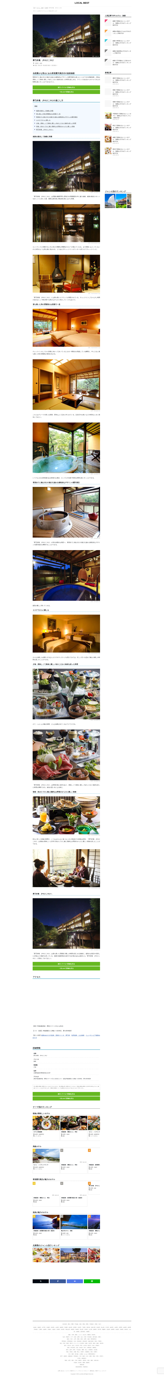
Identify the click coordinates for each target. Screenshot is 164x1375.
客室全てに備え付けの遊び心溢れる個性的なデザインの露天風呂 (57, 117)
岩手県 (43, 1327)
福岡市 (80, 1360)
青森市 (67, 1336)
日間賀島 (90, 1349)
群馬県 (74, 1327)
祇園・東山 (76, 1351)
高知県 (108, 1329)
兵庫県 (46, 8)
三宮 (80, 1356)
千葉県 (83, 1327)
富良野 (93, 1334)
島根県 (77, 1329)
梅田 (73, 1354)
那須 (96, 1341)
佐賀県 (117, 1329)
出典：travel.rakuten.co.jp (94, 243)
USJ (69, 1354)
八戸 (72, 1336)
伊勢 (74, 1349)
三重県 (40, 1329)
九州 (99, 1324)
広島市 (101, 1356)
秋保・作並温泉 (87, 1336)
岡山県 (81, 1329)
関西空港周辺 (91, 1354)
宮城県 (48, 1327)
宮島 (97, 1356)
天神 (76, 1360)
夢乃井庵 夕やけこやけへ (44, 129)
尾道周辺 (85, 1366)
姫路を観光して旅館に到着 (44, 111)
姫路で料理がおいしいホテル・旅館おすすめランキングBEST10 (122, 43)
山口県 (90, 1329)
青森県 (39, 1327)
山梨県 (116, 1327)
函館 (76, 1334)
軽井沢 (89, 1345)
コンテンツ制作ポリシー (71, 1370)
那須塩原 (79, 1341)
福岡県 (112, 1329)
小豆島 (78, 1358)
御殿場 (94, 1347)
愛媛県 (103, 1329)
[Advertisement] (66, 1299)
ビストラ (104, 1370)
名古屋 (95, 1349)
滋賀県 (44, 1329)
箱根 (86, 1343)
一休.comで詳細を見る (66, 92)
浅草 (85, 1339)
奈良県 (62, 1329)
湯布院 (84, 1360)
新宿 (82, 1339)
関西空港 (82, 1364)
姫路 (41, 63)
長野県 (120, 1327)
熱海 (68, 1347)
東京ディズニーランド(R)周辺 (77, 1343)
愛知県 (35, 1329)
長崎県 (121, 1329)
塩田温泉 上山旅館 (77, 1035)
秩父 (61, 1343)
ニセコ (80, 1334)
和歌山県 (67, 1329)
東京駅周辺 (93, 1339)
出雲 (69, 1360)
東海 (84, 1324)
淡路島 (65, 1356)
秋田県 (52, 1327)
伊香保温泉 (69, 1341)
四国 (96, 1324)
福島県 (61, 1327)
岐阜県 (125, 1327)
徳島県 (94, 1329)
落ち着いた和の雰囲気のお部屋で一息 (48, 114)
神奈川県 (93, 1327)
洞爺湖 (88, 1334)
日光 (75, 1341)
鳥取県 (72, 1329)
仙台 (82, 1336)
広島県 (86, 1329)
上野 (75, 1339)
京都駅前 (87, 1351)
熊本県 (126, 1329)
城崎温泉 (70, 1356)
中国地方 (91, 1324)
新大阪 (76, 1354)
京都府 (49, 1329)
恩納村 (87, 1362)
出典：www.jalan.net (95, 192)
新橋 (78, 1339)
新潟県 (98, 1327)
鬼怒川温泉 (90, 1341)
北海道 (34, 1327)
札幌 (69, 1334)
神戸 (61, 1356)
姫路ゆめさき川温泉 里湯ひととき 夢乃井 (55, 1035)
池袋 (88, 1339)
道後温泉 (84, 1358)
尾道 (94, 1356)
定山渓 (84, 1334)
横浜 (94, 1343)
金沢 (73, 1345)
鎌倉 (98, 1343)
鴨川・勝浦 (66, 1343)
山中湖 (84, 1345)
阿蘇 (66, 1360)
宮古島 (79, 1362)
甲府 (81, 1345)
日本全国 (64, 1324)
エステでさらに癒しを (43, 120)
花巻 (75, 1336)
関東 (72, 1324)
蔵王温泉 (95, 1336)
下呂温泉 (78, 1349)
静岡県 (129, 1327)
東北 (69, 1324)
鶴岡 (99, 1336)
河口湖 (77, 1345)
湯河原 (101, 1343)
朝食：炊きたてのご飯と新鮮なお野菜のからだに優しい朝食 (55, 126)
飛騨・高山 (84, 1349)
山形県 (57, 1327)
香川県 (99, 1329)
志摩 (70, 1349)
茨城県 (65, 1327)
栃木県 (70, 1327)
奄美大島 (96, 1360)
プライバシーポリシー (83, 1370)
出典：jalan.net (95, 56)
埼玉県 (79, 1327)
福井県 (111, 1327)
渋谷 (71, 1339)
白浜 (87, 1356)
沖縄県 (87, 1331)
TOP (34, 8)
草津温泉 (64, 1341)
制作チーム (98, 1370)
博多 (73, 1360)
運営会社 (92, 1370)
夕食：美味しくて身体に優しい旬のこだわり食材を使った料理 (56, 123)
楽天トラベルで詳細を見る (66, 87)
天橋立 (71, 1351)
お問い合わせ (61, 1370)
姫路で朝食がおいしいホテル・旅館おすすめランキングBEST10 (122, 23)
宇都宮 (99, 1341)
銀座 (68, 1339)
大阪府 (53, 1329)
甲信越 (76, 1324)
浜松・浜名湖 (79, 1347)
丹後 (67, 1351)
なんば (85, 1354)
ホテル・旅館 (40, 8)
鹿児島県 (83, 1331)
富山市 (69, 1345)
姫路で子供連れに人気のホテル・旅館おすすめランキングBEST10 (122, 62)
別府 (88, 1360)
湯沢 (65, 1345)
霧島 (92, 1360)
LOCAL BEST (82, 3)
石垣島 (75, 1362)
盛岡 (78, 1336)
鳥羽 (67, 1349)
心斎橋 (81, 1354)
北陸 (80, 1324)
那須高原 (85, 1341)
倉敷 (90, 1356)
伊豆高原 (73, 1347)
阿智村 (97, 1345)
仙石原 (90, 1343)
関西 (87, 1324)
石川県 (107, 1327)
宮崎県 (77, 1331)
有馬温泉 (76, 1356)
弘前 (64, 1336)
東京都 (88, 1327)
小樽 (73, 1334)
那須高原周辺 (79, 1366)
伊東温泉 (89, 1347)
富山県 (102, 1327)
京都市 (82, 1351)
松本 (93, 1345)
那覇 (84, 1362)
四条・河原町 (94, 1351)
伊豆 (85, 1347)
